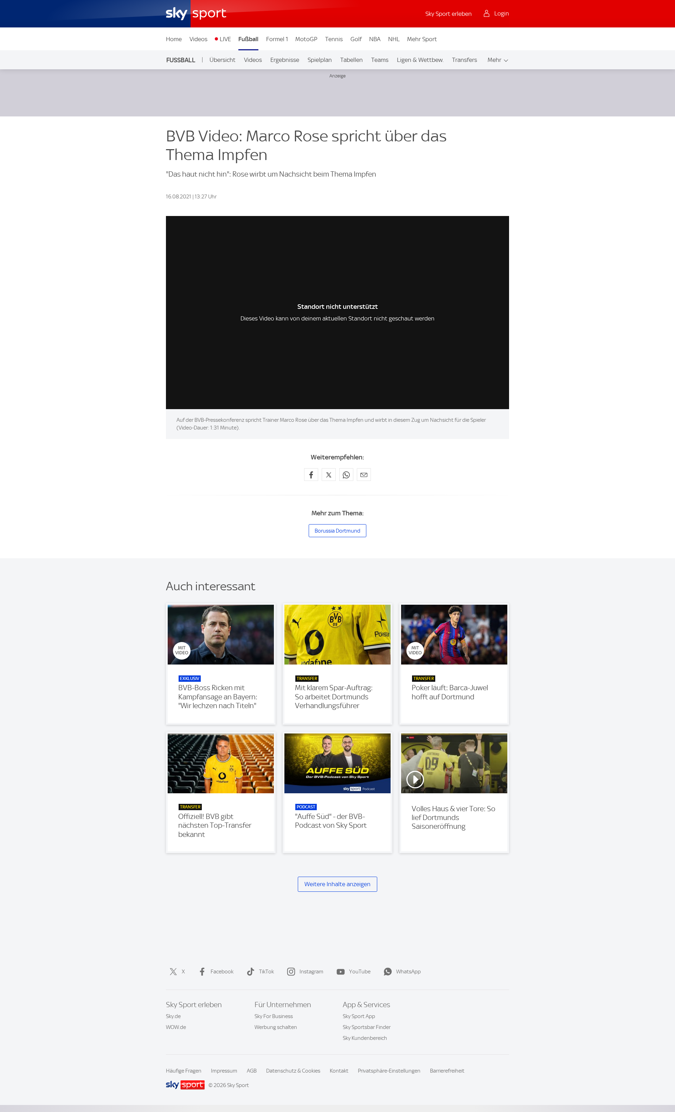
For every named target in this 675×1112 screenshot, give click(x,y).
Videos (198, 39)
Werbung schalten (276, 1027)
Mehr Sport (422, 39)
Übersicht (223, 59)
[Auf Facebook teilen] (311, 474)
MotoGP (306, 39)
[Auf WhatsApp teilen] (346, 474)
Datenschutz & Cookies (293, 1071)
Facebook (222, 971)
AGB (252, 1071)
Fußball (248, 39)
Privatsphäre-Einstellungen (389, 1071)
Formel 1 (277, 39)
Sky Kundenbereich (365, 1038)
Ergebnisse (284, 59)
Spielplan (320, 59)
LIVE (225, 39)
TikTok (266, 971)
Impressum (224, 1071)
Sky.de (173, 1016)
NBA (374, 39)
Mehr (494, 59)
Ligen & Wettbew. (420, 59)
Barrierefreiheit (447, 1071)
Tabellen (351, 59)
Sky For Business (274, 1016)
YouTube (360, 971)
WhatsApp (408, 971)
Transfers (464, 59)
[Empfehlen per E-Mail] (364, 474)
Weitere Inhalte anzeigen (337, 884)
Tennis (334, 39)
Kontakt (339, 1071)
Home (174, 39)
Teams (379, 59)
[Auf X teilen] (329, 474)
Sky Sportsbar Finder (367, 1027)
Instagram (311, 971)
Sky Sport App (359, 1016)
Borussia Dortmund (337, 531)
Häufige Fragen (183, 1071)
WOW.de (176, 1027)
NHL (394, 39)
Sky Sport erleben (448, 13)
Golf (356, 39)
